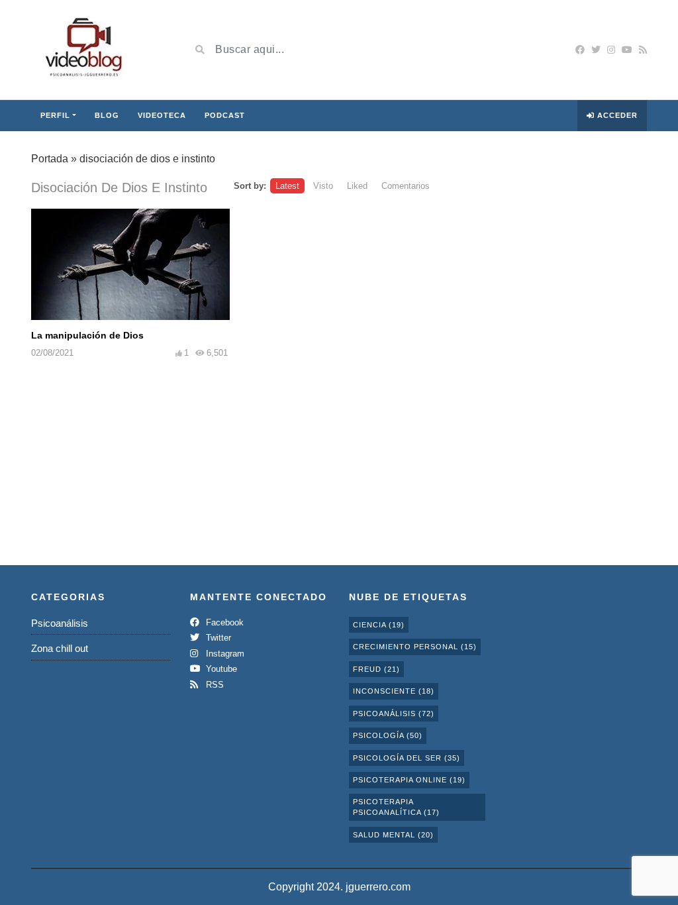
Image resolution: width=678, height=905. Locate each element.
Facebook (223, 622)
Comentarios (405, 186)
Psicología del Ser (406, 758)
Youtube (220, 669)
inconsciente (393, 691)
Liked (357, 186)
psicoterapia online (409, 780)
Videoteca (162, 115)
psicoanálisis (393, 714)
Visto (323, 186)
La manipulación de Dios (87, 335)
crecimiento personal (415, 647)
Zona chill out (59, 648)
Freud (376, 669)
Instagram (223, 654)
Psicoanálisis (59, 623)
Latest (287, 186)
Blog (107, 115)
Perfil (55, 115)
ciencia (379, 625)
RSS (213, 685)
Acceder (616, 115)
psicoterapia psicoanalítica (396, 807)
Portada (49, 158)
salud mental (393, 835)
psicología (387, 735)
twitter (217, 638)
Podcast (225, 115)
